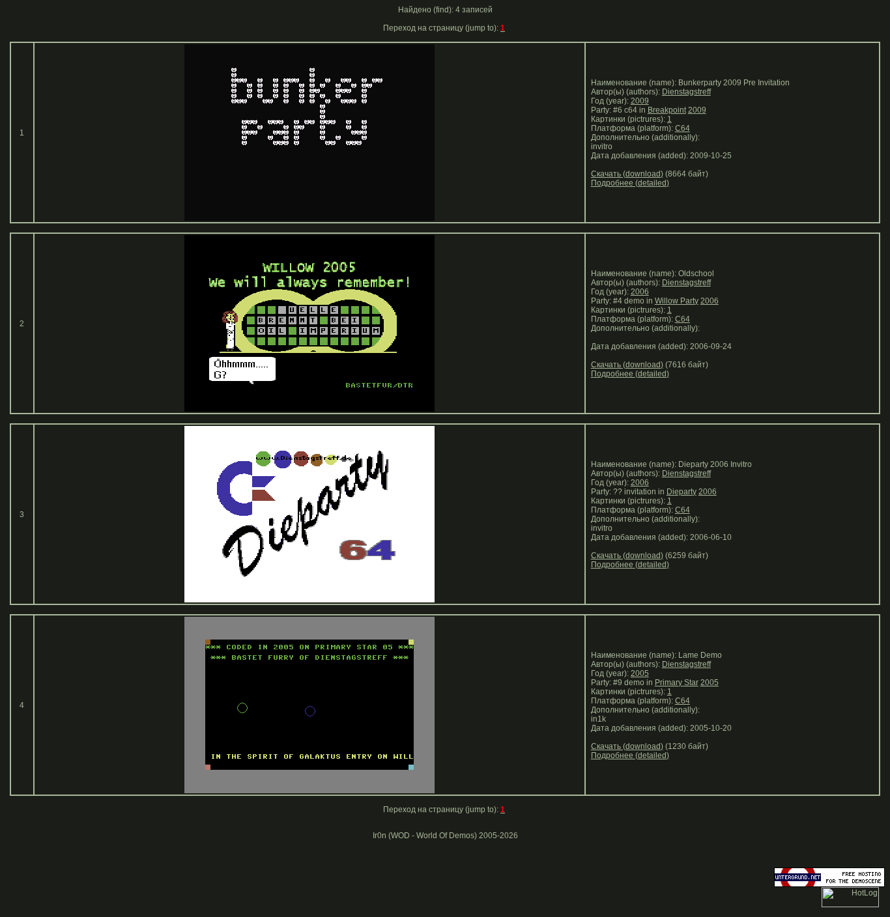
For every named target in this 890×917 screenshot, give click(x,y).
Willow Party (676, 300)
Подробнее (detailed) (630, 183)
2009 (640, 101)
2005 (640, 673)
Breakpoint (667, 110)
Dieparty (681, 491)
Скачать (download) (627, 173)
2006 (640, 291)
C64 (682, 128)
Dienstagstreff (686, 91)
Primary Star (676, 682)
